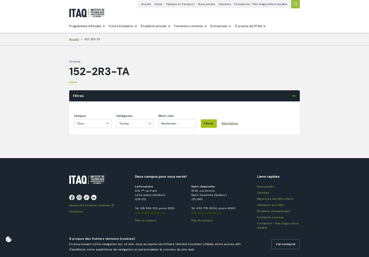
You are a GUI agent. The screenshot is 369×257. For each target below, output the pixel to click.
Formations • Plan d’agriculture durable (260, 4)
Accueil (146, 4)
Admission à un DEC (270, 205)
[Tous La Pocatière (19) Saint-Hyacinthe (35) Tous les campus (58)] (92, 123)
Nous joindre (206, 4)
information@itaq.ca (150, 212)
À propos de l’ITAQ (248, 26)
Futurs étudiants (121, 26)
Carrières (225, 4)
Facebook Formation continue (89, 205)
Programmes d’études (85, 26)
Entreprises (218, 26)
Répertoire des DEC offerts (275, 199)
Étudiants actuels (154, 26)
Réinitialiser (230, 123)
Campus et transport (180, 4)
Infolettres (76, 211)
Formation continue (270, 217)
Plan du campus (145, 220)
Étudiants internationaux (273, 211)
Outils (158, 4)
